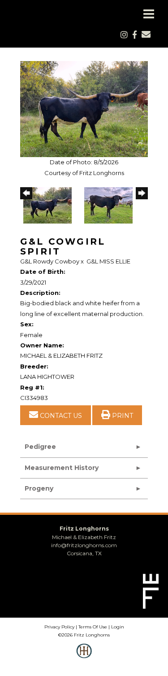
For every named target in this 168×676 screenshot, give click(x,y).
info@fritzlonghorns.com (84, 545)
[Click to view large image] (84, 108)
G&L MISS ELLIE (108, 261)
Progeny (39, 488)
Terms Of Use (92, 627)
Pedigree (40, 447)
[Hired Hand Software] (84, 657)
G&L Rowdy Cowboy (49, 261)
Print (121, 416)
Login (117, 627)
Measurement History (62, 468)
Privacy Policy (59, 627)
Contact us (60, 416)
